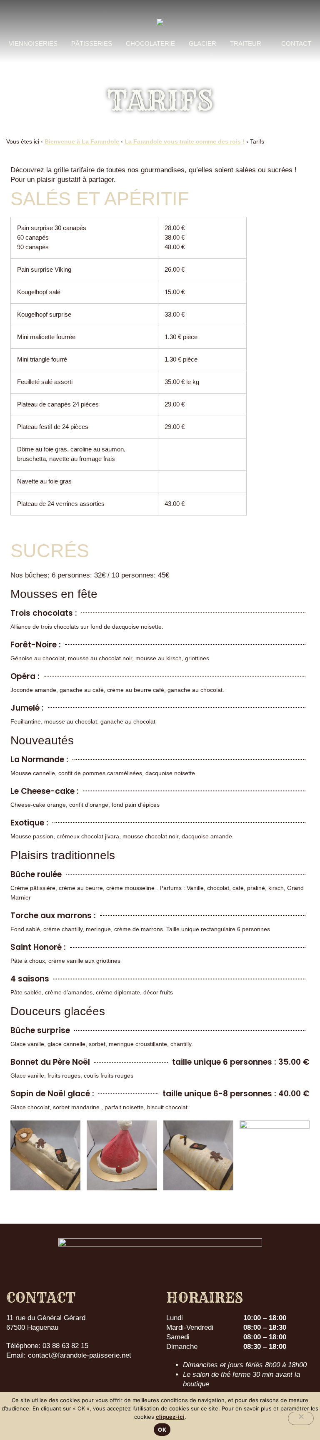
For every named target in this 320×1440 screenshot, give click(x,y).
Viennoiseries (33, 43)
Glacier (202, 43)
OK (162, 1429)
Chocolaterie (150, 43)
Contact (296, 43)
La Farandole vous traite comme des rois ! (185, 141)
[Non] (301, 1418)
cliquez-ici (170, 1416)
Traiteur (245, 43)
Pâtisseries (91, 43)
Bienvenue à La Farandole (82, 141)
